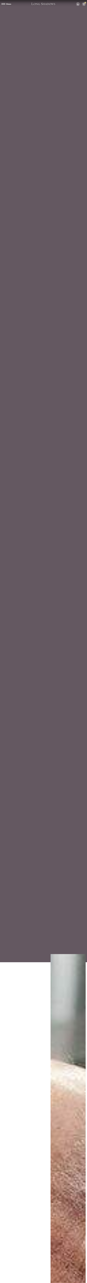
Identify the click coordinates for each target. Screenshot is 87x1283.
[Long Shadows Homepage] (43, 4)
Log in (78, 4)
